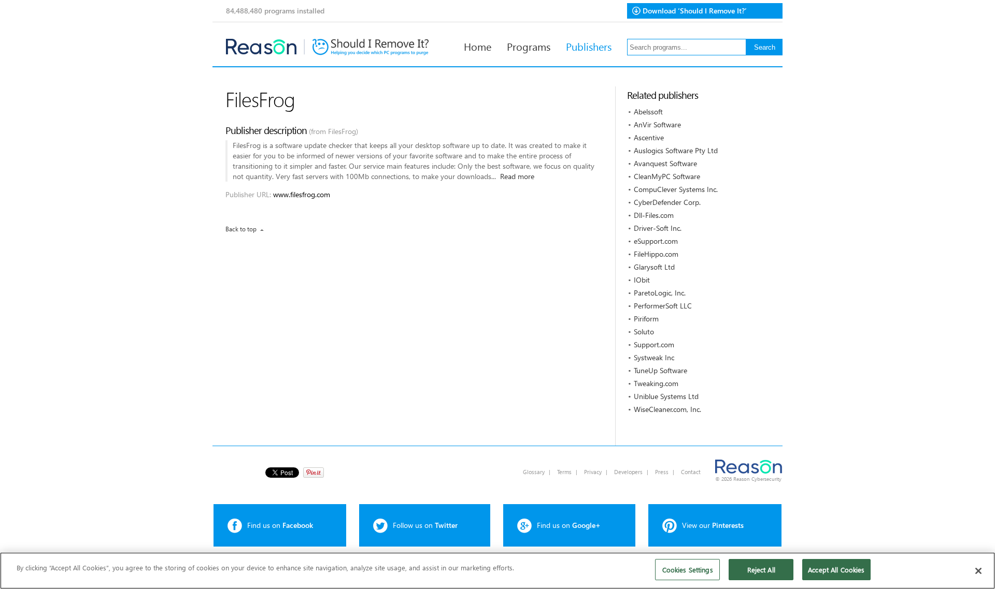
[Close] (978, 570)
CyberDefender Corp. (667, 202)
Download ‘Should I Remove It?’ (695, 11)
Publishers (589, 46)
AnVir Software (657, 124)
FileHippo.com (656, 254)
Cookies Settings (687, 569)
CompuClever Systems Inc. (676, 189)
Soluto (644, 331)
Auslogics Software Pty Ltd (676, 150)
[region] (497, 570)
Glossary (534, 471)
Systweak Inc (654, 357)
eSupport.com (656, 241)
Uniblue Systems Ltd (666, 396)
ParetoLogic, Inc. (660, 293)
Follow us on (425, 525)
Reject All (761, 569)
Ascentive (649, 137)
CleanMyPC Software (667, 176)
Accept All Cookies (836, 569)
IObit (642, 280)
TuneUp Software (660, 370)
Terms (564, 471)
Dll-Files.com (654, 215)
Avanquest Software (665, 163)
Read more (517, 176)
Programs (528, 46)
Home (477, 46)
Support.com (654, 344)
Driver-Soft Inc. (657, 228)
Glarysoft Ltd (654, 267)
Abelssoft (648, 111)
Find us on (280, 525)
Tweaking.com (656, 383)
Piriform (646, 318)
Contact (691, 471)
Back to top (241, 229)
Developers (628, 471)
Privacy (593, 471)
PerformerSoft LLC (663, 306)
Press (662, 471)
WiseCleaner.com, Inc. (667, 409)
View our (713, 525)
